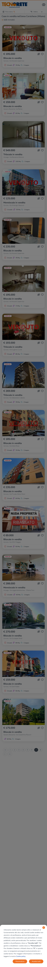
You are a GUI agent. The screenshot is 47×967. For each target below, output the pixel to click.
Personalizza (20, 961)
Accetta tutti (36, 961)
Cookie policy (20, 956)
